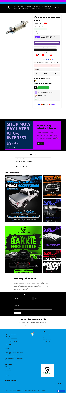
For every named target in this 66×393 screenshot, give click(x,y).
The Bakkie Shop (10, 390)
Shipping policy (36, 390)
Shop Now (40, 143)
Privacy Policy (45, 337)
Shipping (35, 24)
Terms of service (30, 390)
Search (6, 366)
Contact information (43, 390)
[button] (20, 6)
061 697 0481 (13, 334)
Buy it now (45, 50)
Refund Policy (7, 373)
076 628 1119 (14, 338)
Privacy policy (24, 390)
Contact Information (47, 341)
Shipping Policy (7, 375)
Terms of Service (8, 370)
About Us (44, 336)
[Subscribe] (41, 325)
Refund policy (19, 390)
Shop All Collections (46, 334)
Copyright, (14, 390)
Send (17, 312)
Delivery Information (47, 339)
